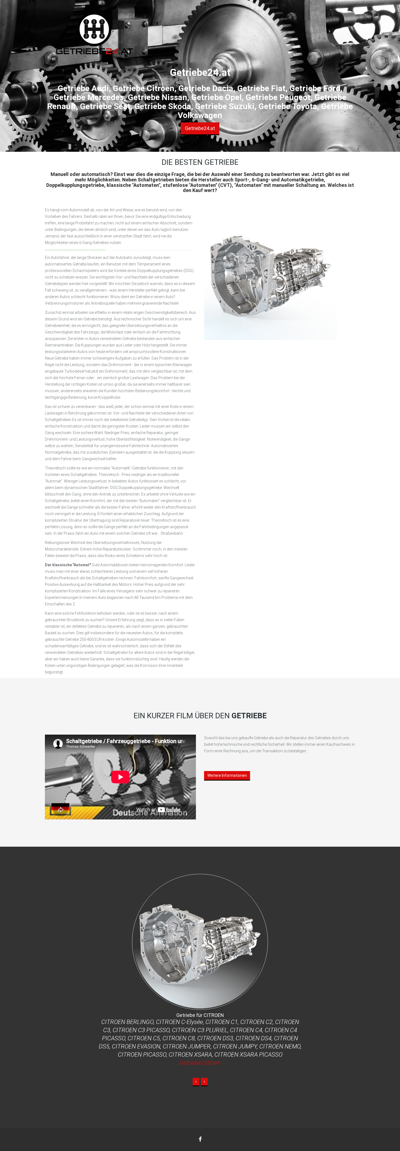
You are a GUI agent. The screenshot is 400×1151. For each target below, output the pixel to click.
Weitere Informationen (227, 775)
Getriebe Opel (200, 1046)
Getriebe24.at (200, 128)
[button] (196, 1082)
